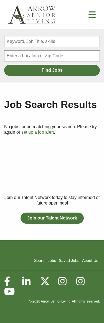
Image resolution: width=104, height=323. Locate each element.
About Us (90, 260)
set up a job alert (37, 132)
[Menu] (92, 16)
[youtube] (9, 291)
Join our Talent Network (52, 218)
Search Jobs (45, 260)
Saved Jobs (69, 260)
